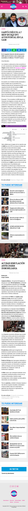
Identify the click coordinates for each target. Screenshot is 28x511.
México (11, 502)
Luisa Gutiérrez (5, 398)
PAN (11, 398)
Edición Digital (18, 500)
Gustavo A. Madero (21, 68)
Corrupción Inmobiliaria (17, 395)
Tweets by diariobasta (8, 473)
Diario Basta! (6, 500)
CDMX (23, 500)
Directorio (12, 500)
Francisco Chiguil (15, 179)
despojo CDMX (5, 396)
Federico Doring (14, 396)
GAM (22, 179)
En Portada (16, 502)
